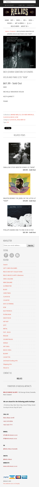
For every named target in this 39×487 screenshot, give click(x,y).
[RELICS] (19, 12)
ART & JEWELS (20, 23)
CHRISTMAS (7, 293)
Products (12, 31)
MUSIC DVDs (7, 350)
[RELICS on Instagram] (17, 257)
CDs (25, 20)
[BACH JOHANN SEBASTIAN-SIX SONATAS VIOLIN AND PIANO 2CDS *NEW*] (19, 68)
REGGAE (5, 336)
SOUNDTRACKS (8, 339)
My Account (9, 5)
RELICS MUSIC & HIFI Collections (13, 275)
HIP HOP (5, 321)
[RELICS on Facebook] (6, 257)
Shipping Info (7, 364)
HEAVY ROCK (7, 318)
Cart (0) (22, 5)
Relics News (15, 26)
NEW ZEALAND (7, 282)
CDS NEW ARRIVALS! (27, 114)
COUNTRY (6, 300)
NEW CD (22, 120)
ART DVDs (6, 346)
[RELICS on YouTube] (12, 257)
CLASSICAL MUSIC (9, 117)
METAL (5, 328)
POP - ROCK (7, 332)
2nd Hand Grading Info (10, 361)
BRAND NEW (14, 114)
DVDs (31, 20)
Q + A (29, 23)
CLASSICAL (13, 120)
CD (20, 114)
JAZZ (4, 325)
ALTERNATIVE (7, 286)
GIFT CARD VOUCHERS (10, 268)
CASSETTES (6, 357)
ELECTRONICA (7, 311)
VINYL (18, 20)
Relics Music (8, 459)
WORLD (5, 343)
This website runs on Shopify (11, 483)
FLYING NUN (7, 314)
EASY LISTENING (8, 304)
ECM (16, 117)
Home (7, 20)
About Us (25, 26)
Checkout (31, 5)
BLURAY (5, 353)
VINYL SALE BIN (8, 279)
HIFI (13, 20)
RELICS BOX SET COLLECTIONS (12, 272)
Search (5, 264)
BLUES (5, 289)
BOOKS (10, 23)
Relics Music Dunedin (11, 449)
